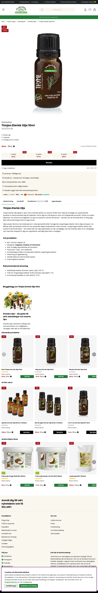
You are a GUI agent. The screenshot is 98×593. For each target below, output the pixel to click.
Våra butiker (55, 533)
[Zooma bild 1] (49, 73)
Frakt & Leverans (8, 523)
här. (16, 580)
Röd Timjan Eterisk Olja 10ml (12, 369)
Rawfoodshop (7, 122)
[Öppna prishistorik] (14, 146)
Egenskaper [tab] (56, 201)
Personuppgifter (8, 547)
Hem (3, 21)
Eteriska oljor (32, 21)
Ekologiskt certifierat (88, 2)
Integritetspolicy (11, 582)
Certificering (55, 527)
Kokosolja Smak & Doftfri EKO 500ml (48, 476)
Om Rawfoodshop (57, 530)
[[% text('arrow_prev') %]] (3, 408)
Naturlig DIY (22, 21)
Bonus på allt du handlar (69, 2)
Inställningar (11, 586)
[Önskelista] (90, 10)
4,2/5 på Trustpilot (50, 2)
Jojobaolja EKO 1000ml (77, 476)
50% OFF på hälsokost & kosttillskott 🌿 (49, 17)
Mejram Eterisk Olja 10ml (44, 369)
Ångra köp (5, 520)
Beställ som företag (9, 537)
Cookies (4, 543)
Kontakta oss (6, 533)
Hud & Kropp (11, 21)
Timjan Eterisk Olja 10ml (47, 21)
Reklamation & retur (9, 530)
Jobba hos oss (56, 520)
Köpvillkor (5, 527)
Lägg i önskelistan (9, 168)
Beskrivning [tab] (8, 201)
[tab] (20, 201)
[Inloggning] (85, 10)
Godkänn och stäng (28, 586)
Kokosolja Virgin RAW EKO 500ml (13, 476)
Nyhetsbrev (8, 566)
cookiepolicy (27, 582)
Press (53, 523)
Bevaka (49, 163)
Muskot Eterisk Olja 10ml (78, 369)
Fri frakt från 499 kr (9, 2)
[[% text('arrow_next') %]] (94, 408)
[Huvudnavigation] (3, 10)
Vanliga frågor (7, 540)
